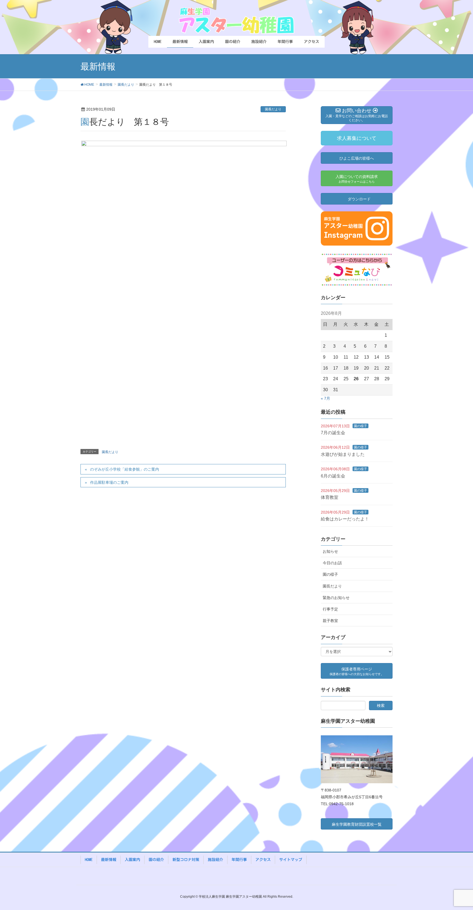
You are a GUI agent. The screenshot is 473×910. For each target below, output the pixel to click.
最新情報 (108, 860)
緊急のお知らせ (336, 597)
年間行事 (239, 860)
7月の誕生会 (333, 432)
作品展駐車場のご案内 (109, 482)
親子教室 (330, 620)
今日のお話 (332, 563)
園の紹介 (156, 860)
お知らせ (330, 551)
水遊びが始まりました (343, 454)
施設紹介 (215, 860)
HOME (89, 860)
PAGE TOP (457, 878)
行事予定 (330, 609)
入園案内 (132, 860)
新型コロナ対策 (185, 860)
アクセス (263, 860)
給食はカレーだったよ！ (345, 519)
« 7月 (325, 398)
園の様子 (360, 426)
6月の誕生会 (333, 476)
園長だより (273, 109)
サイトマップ (290, 860)
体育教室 (329, 497)
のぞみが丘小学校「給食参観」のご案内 (124, 469)
